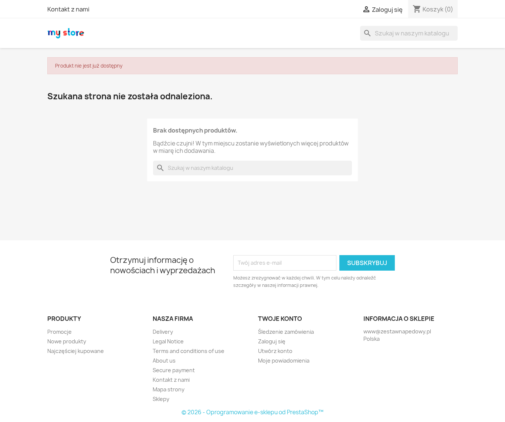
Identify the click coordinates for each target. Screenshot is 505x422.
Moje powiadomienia (283, 360)
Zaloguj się (271, 341)
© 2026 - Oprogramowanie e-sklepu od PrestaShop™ (252, 412)
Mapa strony (168, 389)
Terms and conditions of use (188, 350)
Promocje (59, 331)
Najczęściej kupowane (75, 350)
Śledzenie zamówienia (286, 331)
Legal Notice (168, 341)
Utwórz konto (275, 350)
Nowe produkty (66, 341)
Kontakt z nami (68, 9)
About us (164, 360)
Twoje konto (280, 319)
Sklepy (161, 398)
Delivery (163, 331)
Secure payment (174, 370)
